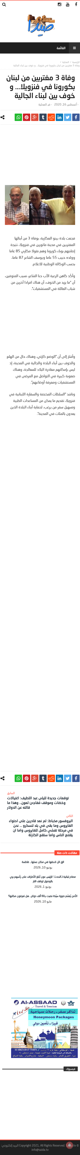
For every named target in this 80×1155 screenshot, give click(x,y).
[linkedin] (59, 117)
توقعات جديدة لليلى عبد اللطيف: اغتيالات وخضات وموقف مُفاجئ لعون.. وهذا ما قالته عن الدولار (38, 800)
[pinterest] (26, 117)
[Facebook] (76, 4)
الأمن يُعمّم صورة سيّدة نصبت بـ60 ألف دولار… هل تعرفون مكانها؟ (42, 896)
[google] (34, 117)
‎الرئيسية (76, 61)
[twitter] (67, 117)
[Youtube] (68, 4)
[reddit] (51, 117)
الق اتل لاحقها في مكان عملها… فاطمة (43, 862)
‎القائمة (61, 48)
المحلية (65, 61)
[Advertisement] (40, 157)
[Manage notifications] (69, 1145)
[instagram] (59, 4)
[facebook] (76, 117)
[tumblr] (43, 117)
